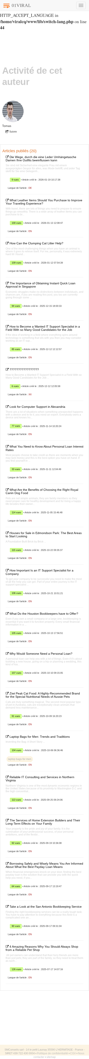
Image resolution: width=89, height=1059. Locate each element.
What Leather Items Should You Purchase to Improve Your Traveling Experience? (44, 201)
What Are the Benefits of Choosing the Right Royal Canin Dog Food (42, 491)
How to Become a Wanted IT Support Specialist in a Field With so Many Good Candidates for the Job (43, 328)
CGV (73, 1053)
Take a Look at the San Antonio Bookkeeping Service (45, 906)
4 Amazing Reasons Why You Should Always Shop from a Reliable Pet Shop (42, 948)
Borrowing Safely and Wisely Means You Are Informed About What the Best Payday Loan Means (44, 865)
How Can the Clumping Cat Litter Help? (36, 243)
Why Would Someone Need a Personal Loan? (40, 653)
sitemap (51, 1057)
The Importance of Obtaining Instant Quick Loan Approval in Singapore (40, 285)
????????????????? (24, 369)
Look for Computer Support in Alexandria (37, 406)
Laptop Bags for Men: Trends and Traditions (39, 736)
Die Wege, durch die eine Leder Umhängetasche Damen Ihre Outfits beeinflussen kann (41, 158)
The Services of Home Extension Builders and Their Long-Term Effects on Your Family (43, 822)
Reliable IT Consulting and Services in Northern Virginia (40, 778)
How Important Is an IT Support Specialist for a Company (39, 572)
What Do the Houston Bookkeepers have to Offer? (43, 613)
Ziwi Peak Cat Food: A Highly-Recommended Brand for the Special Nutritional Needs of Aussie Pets (43, 695)
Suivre (13, 131)
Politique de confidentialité (52, 1053)
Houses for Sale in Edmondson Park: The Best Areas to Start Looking (44, 534)
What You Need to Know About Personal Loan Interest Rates (44, 448)
